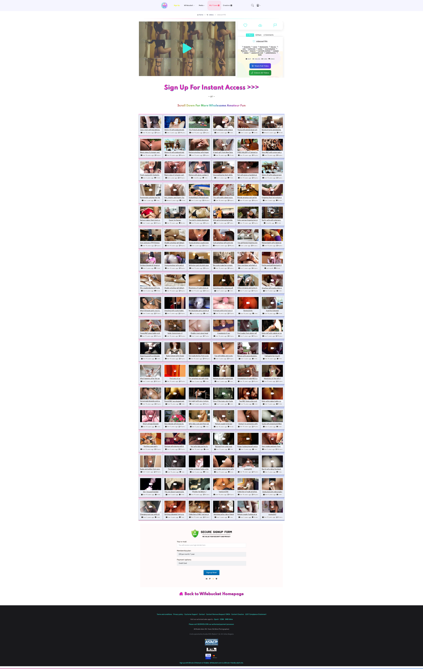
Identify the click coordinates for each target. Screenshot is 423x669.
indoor (246, 53)
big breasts (264, 47)
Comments (269, 35)
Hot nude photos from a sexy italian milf (203, 356)
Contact (202, 614)
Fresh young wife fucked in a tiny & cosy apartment (158, 175)
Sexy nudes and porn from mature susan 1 (277, 446)
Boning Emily (248, 311)
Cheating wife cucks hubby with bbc (177, 311)
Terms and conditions (164, 614)
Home (201, 15)
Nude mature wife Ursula (175, 356)
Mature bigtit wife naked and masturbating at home (280, 243)
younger (276, 51)
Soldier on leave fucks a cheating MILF (202, 469)
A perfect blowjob (272, 311)
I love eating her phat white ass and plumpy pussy (230, 175)
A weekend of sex (223, 333)
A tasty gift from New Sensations (225, 152)
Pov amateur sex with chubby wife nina (203, 379)
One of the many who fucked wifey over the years (231, 401)
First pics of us (175, 379)
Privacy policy (178, 614)
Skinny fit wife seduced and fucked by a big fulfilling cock (184, 130)
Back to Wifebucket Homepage (214, 594)
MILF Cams (213, 5)
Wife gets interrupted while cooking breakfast (229, 220)
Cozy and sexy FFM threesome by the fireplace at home (160, 243)
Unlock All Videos (261, 73)
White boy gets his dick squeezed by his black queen (207, 265)
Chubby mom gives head (199, 333)
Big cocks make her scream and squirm (227, 265)
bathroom (251, 49)
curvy (255, 47)
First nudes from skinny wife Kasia (249, 333)
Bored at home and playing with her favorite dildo (279, 130)
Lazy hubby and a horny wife (224, 469)
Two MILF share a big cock (248, 401)
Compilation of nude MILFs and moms (250, 379)
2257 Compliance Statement (255, 614)
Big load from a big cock (223, 447)
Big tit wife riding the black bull (273, 469)
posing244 (248, 469)
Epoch (216, 619)
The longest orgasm (175, 469)
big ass (273, 47)
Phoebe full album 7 (199, 492)
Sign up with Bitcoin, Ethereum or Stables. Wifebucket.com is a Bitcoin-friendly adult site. (211, 663)
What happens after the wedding (152, 379)
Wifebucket (188, 5)
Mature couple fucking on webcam (249, 514)
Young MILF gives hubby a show (151, 333)
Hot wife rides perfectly (199, 447)
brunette (247, 47)
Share (259, 35)
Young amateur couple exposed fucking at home (206, 243)
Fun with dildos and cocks (224, 356)
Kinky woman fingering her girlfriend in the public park (256, 220)
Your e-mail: (182, 542)
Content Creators (237, 614)
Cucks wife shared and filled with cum (275, 424)
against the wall (257, 53)
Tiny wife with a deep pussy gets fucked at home (230, 198)
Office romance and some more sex (250, 288)
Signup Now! (211, 572)
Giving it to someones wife (248, 424)
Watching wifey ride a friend (224, 514)
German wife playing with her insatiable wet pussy (182, 446)
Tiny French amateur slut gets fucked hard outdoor (207, 130)
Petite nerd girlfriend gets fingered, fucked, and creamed (282, 265)
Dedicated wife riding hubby (272, 492)
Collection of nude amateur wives (249, 492)
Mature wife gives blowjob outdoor (249, 356)
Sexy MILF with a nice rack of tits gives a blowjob (279, 152)
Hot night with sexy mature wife (200, 401)
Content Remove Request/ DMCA (218, 614)
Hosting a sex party (151, 446)
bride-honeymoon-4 (175, 333)
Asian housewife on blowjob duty (151, 356)
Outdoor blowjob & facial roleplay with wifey (155, 265)
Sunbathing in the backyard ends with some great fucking (209, 198)
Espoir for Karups (175, 220)
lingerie (253, 51)
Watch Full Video (262, 66)
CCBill (222, 619)
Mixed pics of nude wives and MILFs (201, 288)
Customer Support (191, 614)
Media (201, 5)
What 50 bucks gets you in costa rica (153, 311)
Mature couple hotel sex (223, 424)
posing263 (272, 514)
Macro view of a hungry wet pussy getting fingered (158, 152)
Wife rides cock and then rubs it (200, 424)
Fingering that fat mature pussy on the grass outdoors (281, 198)
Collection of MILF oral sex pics (199, 514)
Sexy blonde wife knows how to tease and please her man (184, 424)
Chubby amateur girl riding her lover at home (180, 243)
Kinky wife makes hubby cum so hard (275, 401)
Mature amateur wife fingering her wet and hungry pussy (209, 152)
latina (260, 49)
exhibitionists (271, 53)
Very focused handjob (150, 492)
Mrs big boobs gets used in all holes (201, 311)
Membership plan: (184, 551)
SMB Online (229, 619)
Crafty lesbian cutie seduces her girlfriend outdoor (231, 130)
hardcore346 (223, 492)
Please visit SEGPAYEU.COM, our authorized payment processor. (211, 624)
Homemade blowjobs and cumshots (152, 401)
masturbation (270, 49)
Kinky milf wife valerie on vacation (274, 333)
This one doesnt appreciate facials (176, 492)
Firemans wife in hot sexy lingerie (225, 311)
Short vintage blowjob (151, 424)
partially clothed (264, 51)
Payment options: (184, 560)
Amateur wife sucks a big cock (273, 288)
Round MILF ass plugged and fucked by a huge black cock (184, 401)
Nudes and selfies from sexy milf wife (153, 469)
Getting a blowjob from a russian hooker (178, 514)
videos (211, 15)
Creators (226, 5)
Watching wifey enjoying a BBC (224, 288)
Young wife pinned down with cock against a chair (255, 130)
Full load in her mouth (272, 356)
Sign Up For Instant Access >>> (211, 88)
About (250, 35)
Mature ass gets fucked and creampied (227, 379)
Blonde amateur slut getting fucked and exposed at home (258, 198)
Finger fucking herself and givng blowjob (251, 447)
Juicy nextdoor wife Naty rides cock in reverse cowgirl (256, 265)
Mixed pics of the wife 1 (272, 379)
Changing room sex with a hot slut (152, 514)
